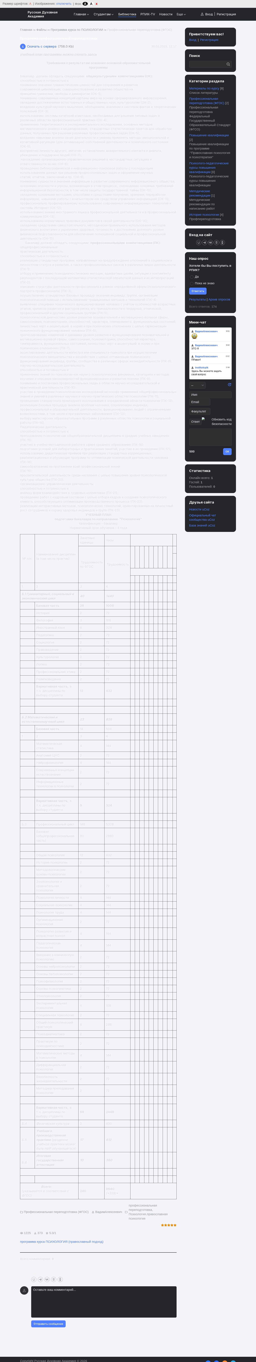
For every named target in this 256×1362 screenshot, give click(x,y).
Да (197, 276)
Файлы (41, 30)
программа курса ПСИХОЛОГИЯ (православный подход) (61, 1241)
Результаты (197, 299)
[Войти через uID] (33, 1279)
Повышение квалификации (209, 135)
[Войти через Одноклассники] (60, 1279)
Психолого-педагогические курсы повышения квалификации (209, 168)
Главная (26, 30)
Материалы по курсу (204, 88)
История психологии (204, 214)
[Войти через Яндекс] (53, 1279)
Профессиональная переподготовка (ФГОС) (139, 30)
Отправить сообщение (48, 1323)
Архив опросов (219, 299)
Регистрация (226, 14)
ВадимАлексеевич (108, 1212)
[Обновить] (229, 385)
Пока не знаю (205, 283)
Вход (209, 14)
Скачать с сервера (41, 46)
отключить (63, 3)
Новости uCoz (199, 509)
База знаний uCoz (202, 525)
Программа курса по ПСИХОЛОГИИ (77, 30)
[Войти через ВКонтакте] (47, 1279)
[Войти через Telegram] (40, 1279)
